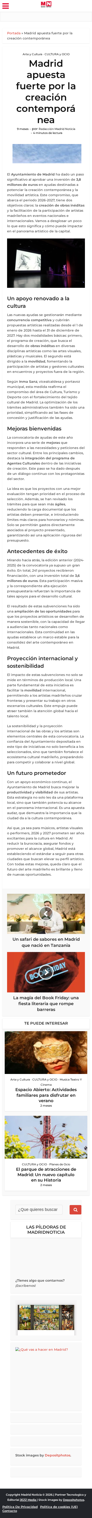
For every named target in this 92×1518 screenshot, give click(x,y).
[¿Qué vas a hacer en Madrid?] (46, 1376)
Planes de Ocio (59, 1164)
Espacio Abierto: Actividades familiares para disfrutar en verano (46, 1095)
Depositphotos (57, 1455)
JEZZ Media (28, 1500)
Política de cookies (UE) (59, 1507)
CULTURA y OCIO (57, 54)
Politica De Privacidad (20, 1507)
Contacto (9, 1511)
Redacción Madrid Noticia (57, 129)
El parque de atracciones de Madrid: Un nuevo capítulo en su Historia (46, 1175)
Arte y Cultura (32, 54)
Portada (14, 33)
